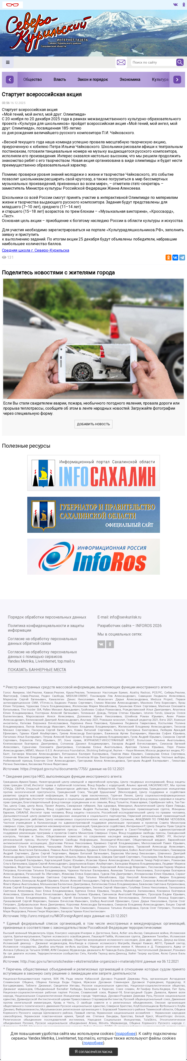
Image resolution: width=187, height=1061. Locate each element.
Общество (32, 79)
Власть (60, 79)
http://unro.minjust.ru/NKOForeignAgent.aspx (55, 916)
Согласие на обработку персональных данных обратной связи (42, 641)
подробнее (126, 1033)
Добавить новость (93, 424)
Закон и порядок (93, 79)
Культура (160, 79)
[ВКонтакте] (175, 257)
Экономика (130, 79)
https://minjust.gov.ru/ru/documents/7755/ (54, 769)
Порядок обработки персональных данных (47, 617)
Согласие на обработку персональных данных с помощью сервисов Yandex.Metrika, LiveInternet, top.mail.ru (42, 657)
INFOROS (144, 625)
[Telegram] (182, 257)
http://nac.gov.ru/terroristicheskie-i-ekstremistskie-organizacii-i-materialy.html (81, 962)
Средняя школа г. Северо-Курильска (35, 250)
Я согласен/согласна (93, 1052)
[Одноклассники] (168, 257)
